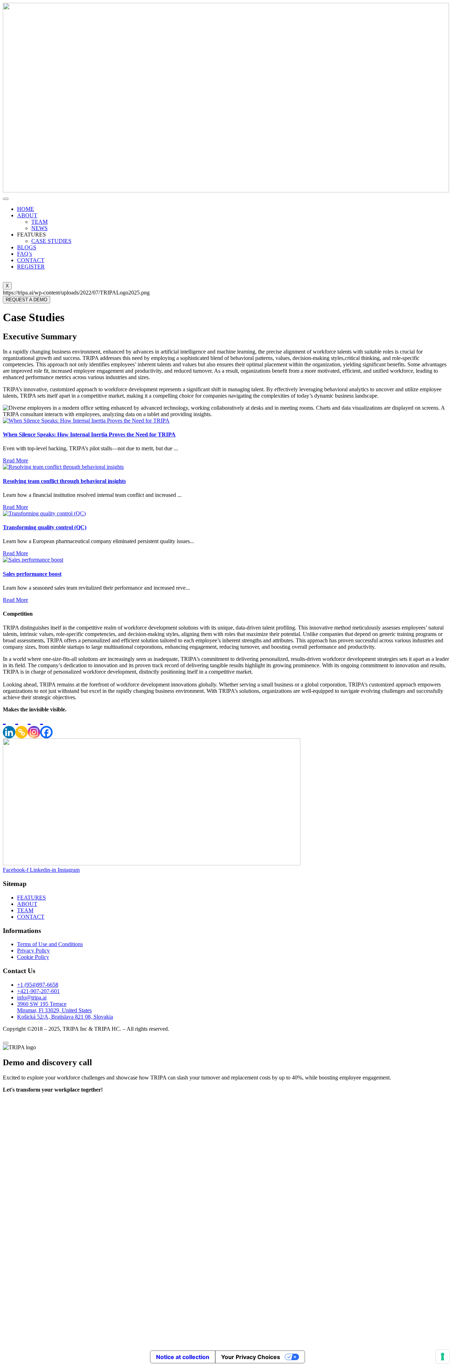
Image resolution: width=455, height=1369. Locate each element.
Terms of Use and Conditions (50, 944)
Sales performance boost (32, 574)
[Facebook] (46, 725)
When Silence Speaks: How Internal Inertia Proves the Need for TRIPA (89, 434)
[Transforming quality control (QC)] (44, 513)
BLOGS (26, 247)
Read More (15, 460)
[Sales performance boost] (33, 560)
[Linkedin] (9, 725)
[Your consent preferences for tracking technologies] (442, 1356)
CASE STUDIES (51, 241)
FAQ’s (24, 254)
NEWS (39, 228)
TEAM (39, 222)
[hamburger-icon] (6, 199)
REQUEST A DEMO (26, 299)
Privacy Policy (33, 951)
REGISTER (31, 267)
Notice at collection (182, 1356)
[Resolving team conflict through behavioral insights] (63, 467)
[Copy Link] (21, 725)
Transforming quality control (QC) (44, 527)
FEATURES (31, 898)
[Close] (6, 1043)
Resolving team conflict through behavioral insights (64, 481)
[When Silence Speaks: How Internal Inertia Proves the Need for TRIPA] (86, 421)
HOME (25, 209)
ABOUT (27, 215)
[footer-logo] (151, 863)
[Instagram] (34, 725)
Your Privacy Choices (250, 1356)
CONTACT (30, 260)
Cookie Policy (33, 957)
